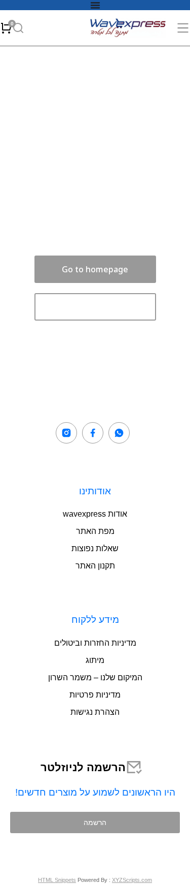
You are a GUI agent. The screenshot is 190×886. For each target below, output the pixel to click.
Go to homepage (95, 269)
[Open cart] (6, 28)
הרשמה (95, 822)
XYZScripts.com (132, 880)
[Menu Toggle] (95, 5)
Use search (95, 306)
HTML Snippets (57, 880)
